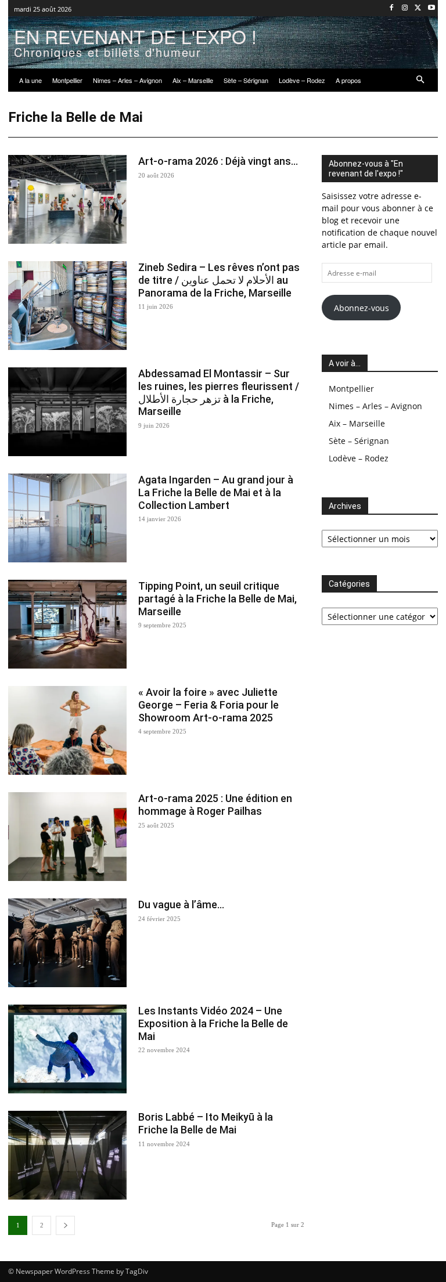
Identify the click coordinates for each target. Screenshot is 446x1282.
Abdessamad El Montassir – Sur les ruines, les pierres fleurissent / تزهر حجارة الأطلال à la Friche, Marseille (218, 392)
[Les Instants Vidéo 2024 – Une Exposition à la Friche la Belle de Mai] (67, 1049)
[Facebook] (391, 8)
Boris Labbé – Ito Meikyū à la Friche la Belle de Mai (205, 1123)
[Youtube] (431, 8)
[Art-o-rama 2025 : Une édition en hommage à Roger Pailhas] (67, 836)
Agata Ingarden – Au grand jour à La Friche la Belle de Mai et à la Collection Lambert (215, 492)
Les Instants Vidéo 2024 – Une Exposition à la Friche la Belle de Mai (213, 1023)
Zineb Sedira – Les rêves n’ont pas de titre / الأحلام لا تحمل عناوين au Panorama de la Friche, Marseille (219, 279)
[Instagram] (405, 8)
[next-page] (65, 1225)
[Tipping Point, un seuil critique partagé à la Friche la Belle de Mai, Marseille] (67, 624)
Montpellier (351, 388)
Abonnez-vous (361, 307)
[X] (418, 8)
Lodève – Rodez (359, 458)
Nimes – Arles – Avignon (375, 405)
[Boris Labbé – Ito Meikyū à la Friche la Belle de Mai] (67, 1155)
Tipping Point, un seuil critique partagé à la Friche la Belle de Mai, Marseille (217, 598)
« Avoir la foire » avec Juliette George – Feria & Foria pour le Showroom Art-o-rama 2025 (208, 704)
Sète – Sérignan (359, 440)
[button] (421, 80)
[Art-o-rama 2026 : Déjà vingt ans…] (67, 199)
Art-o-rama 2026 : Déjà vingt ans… (218, 161)
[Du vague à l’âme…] (67, 942)
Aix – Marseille (357, 423)
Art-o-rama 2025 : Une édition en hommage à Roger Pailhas (215, 804)
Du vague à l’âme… (181, 904)
